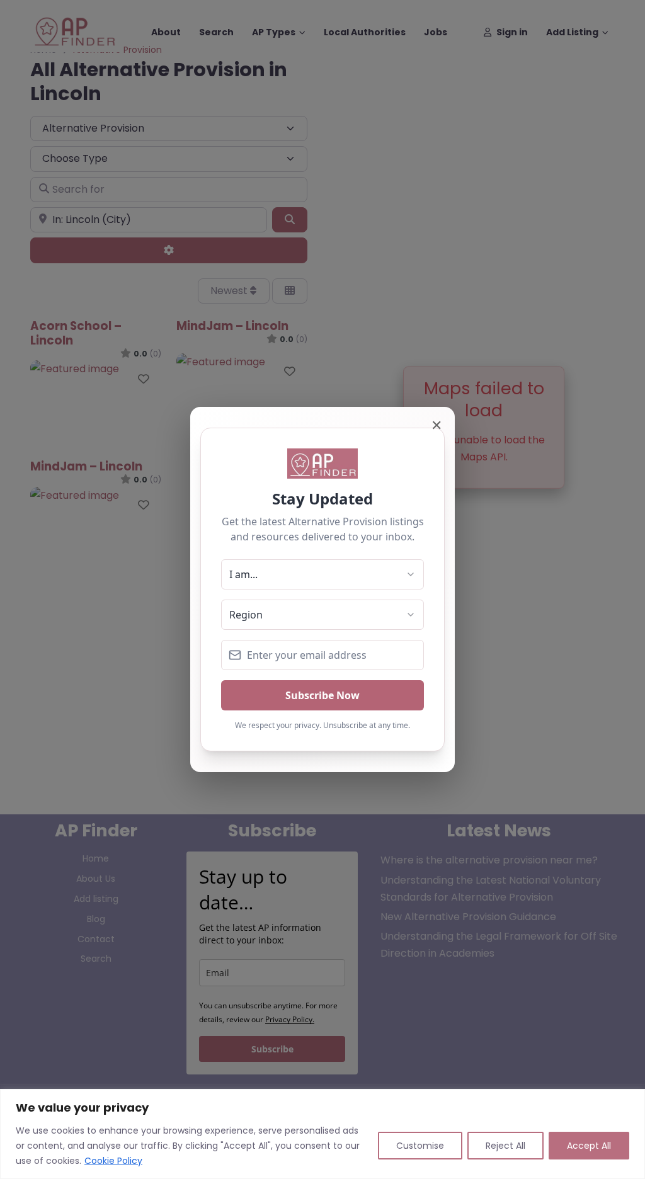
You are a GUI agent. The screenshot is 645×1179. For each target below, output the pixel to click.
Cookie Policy (113, 1160)
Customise (420, 1145)
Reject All (505, 1145)
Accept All (589, 1145)
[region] (322, 1134)
